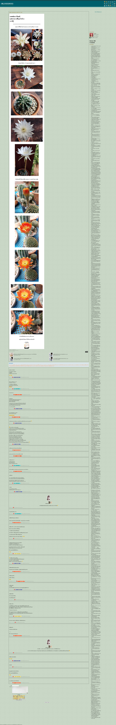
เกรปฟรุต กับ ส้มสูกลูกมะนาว (95, 607)
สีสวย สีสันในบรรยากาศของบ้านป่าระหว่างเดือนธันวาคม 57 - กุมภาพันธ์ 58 (96, 576)
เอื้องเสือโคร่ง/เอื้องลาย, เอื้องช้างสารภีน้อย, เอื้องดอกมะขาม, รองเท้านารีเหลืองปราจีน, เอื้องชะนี (95, 251)
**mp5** (11, 682)
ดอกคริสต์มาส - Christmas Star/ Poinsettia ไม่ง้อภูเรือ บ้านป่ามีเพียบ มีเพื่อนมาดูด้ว (96, 706)
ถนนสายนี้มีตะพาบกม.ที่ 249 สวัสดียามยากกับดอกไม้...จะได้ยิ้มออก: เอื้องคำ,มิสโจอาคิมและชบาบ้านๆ (95, 207)
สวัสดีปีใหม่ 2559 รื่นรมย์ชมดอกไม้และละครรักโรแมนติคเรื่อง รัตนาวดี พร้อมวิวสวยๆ (96, 507)
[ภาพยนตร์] (109, 2)
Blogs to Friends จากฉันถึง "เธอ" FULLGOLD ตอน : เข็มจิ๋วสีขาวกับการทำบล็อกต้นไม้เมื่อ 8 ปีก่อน (95, 461)
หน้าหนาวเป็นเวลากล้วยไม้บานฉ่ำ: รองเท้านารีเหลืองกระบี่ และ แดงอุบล (95, 132)
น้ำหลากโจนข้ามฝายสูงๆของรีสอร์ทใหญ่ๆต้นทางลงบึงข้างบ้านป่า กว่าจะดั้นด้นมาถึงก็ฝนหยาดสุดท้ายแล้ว (96, 413)
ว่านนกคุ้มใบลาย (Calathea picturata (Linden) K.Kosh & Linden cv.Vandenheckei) (95, 79)
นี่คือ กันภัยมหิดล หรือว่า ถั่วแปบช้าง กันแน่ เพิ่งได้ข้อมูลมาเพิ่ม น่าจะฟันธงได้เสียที (96, 323)
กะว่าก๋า (11, 660)
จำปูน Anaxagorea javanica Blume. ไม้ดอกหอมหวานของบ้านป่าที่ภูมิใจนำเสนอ (95, 87)
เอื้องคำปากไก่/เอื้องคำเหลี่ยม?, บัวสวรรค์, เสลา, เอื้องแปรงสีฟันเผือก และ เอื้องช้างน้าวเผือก (95, 571)
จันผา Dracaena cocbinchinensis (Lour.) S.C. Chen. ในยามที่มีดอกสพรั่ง (95, 115)
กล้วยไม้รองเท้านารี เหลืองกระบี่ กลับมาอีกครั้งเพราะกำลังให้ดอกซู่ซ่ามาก (96, 683)
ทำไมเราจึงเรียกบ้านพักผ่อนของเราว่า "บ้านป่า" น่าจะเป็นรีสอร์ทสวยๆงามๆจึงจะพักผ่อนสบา (95, 175)
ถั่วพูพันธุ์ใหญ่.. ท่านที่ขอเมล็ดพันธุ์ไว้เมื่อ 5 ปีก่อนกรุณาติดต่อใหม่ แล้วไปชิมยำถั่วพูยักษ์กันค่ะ (95, 275)
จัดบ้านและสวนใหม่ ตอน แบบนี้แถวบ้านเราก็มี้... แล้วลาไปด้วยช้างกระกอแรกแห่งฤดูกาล (96, 583)
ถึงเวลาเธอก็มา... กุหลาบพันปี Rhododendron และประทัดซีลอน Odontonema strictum (95, 273)
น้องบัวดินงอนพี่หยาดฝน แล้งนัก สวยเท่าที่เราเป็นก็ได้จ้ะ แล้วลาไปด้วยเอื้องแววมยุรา (95, 466)
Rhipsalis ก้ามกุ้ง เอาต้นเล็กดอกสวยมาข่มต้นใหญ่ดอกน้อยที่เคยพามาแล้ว (95, 233)
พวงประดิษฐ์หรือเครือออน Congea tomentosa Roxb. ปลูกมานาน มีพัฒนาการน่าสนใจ (95, 241)
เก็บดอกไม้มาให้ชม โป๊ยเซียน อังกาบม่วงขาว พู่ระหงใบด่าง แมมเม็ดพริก (95, 124)
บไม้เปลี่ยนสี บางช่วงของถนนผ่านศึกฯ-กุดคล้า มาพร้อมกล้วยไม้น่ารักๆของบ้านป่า (95, 590)
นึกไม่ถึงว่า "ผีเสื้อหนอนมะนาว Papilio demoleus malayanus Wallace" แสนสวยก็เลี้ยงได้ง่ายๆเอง (95, 230)
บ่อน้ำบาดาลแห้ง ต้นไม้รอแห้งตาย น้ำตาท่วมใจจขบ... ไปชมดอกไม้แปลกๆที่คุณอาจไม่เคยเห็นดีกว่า (95, 479)
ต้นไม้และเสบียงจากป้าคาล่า (95, 686)
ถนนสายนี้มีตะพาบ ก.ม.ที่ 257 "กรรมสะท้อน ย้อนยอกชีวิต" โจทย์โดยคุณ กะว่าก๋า (96, 157)
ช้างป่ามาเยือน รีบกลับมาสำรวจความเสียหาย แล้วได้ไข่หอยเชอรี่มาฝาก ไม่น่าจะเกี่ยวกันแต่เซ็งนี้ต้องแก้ (96, 326)
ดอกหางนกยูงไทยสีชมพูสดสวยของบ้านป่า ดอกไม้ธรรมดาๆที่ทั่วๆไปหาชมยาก (95, 261)
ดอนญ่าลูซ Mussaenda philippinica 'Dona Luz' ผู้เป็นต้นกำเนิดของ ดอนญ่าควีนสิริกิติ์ (95, 643)
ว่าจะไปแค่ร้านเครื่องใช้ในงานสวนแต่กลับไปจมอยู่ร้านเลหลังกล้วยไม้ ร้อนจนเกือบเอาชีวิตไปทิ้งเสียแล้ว (95, 556)
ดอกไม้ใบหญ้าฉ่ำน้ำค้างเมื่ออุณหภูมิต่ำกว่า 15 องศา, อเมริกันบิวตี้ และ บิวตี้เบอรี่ (96, 112)
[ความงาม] (105, 4)
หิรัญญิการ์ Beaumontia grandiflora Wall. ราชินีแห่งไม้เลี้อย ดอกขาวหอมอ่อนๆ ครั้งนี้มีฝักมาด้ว (95, 290)
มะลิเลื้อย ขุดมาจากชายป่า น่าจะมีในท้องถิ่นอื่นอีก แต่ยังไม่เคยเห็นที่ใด (95, 450)
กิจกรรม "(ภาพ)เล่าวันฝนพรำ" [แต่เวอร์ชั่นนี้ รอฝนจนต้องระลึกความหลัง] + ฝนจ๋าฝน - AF (95, 540)
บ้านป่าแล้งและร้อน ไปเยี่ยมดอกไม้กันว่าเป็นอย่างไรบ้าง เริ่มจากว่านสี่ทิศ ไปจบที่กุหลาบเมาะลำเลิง (95, 567)
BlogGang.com (16, 724)
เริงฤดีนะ (11, 388)
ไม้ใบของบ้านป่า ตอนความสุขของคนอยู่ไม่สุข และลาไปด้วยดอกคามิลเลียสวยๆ (95, 597)
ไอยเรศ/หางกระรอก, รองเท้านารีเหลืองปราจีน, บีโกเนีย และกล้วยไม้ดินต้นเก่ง (95, 320)
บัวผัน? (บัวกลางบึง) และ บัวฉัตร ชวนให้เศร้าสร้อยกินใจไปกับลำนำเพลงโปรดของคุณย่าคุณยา (96, 298)
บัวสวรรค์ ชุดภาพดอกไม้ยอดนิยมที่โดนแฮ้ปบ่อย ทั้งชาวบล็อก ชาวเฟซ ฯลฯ (95, 551)
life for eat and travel (12, 622)
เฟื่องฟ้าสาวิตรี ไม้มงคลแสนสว (95, 676)
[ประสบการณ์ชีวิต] (113, 6)
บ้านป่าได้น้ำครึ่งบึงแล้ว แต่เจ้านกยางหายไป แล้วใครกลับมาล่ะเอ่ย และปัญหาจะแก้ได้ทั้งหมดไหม (95, 521)
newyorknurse (11, 635)
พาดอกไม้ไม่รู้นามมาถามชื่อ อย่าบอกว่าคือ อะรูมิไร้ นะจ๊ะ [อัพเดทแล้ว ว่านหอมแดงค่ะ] (96, 546)
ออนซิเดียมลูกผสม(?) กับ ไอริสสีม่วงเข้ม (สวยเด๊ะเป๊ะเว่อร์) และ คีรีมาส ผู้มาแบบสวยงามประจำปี (95, 698)
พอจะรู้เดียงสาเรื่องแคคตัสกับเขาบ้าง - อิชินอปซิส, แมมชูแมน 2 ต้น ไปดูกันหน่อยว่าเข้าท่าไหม (96, 166)
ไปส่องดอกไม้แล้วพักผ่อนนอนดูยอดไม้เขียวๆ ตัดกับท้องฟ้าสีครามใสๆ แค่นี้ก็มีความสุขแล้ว (96, 640)
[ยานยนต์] (115, 2)
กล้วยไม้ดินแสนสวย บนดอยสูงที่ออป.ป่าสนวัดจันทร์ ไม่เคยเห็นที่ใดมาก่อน (95, 212)
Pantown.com (10, 724)
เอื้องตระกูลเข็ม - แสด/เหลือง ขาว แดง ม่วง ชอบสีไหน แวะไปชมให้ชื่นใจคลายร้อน (95, 562)
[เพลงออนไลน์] (109, 4)
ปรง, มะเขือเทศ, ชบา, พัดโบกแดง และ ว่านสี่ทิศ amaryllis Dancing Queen (95, 104)
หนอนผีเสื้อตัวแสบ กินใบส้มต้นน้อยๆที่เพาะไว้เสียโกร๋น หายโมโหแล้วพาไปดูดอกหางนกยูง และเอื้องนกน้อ (96, 472)
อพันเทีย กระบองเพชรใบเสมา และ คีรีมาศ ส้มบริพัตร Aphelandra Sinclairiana (96, 129)
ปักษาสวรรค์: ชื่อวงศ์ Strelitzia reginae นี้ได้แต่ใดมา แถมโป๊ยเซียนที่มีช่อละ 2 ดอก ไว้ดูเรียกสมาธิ (96, 711)
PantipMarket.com (5, 724)
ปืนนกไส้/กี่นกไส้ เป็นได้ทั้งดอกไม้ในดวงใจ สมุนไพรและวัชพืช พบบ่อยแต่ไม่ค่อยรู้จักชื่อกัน (96, 287)
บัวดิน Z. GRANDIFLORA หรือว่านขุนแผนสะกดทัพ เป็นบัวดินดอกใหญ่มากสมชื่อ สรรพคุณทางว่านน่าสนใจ (96, 172)
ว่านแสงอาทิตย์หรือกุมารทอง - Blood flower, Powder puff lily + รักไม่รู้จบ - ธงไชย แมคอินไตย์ (95, 543)
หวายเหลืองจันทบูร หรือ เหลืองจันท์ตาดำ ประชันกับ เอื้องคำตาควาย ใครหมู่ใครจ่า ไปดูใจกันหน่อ (95, 377)
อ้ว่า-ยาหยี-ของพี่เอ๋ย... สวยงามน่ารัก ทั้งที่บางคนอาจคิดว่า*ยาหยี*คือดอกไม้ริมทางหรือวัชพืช (95, 301)
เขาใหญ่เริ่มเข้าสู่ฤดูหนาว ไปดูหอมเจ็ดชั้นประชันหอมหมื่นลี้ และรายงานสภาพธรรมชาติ (95, 715)
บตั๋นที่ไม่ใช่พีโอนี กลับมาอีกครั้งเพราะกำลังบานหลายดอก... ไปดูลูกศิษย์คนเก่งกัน (95, 517)
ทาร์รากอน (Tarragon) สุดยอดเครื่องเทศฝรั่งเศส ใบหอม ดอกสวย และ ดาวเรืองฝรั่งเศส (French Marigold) (95, 587)
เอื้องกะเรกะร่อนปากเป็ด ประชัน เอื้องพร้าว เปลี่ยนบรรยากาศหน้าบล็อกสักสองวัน (95, 374)
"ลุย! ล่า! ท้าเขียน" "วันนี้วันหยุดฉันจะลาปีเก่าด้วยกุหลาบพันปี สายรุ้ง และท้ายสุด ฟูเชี (95, 396)
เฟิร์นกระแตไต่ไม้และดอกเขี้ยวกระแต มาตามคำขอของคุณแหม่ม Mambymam (95, 190)
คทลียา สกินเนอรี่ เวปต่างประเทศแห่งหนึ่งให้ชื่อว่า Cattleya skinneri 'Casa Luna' (95, 352)
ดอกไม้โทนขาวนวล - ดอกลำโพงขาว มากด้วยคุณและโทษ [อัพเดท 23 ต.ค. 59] (96, 420)
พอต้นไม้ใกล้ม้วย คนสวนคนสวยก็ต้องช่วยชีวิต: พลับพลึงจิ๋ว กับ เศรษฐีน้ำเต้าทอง (95, 361)
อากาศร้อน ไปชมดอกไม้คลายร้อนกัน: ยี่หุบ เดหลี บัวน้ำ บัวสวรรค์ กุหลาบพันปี (95, 99)
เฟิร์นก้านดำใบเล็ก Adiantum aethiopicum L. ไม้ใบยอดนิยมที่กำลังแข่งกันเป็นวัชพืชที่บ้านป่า (95, 255)
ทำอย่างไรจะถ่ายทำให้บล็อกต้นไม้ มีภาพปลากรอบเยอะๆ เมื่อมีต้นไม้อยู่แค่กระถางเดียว (96, 624)
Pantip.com (1, 724)
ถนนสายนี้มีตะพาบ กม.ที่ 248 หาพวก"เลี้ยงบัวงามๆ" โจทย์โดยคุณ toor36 (95, 215)
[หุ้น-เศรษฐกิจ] (107, 6)
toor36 (13, 471)
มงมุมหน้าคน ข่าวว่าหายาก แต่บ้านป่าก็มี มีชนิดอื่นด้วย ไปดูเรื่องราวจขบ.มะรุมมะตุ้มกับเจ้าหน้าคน (95, 312)
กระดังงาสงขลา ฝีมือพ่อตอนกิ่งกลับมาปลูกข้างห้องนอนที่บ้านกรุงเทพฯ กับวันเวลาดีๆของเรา (95, 531)
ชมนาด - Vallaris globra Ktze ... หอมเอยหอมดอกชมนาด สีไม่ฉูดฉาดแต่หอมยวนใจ (95, 559)
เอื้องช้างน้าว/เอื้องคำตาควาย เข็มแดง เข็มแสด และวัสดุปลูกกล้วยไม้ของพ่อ (95, 668)
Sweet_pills (11, 553)
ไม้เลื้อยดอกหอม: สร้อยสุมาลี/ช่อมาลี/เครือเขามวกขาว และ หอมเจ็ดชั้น (95, 604)
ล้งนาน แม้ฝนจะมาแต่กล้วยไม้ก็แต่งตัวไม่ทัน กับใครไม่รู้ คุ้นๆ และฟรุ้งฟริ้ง (95, 458)
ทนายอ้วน (11, 522)
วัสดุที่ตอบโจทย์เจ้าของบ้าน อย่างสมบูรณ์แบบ (59, 354)
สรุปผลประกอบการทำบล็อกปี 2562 (95, 236)
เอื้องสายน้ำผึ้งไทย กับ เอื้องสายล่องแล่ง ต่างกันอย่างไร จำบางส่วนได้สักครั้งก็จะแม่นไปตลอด (96, 371)
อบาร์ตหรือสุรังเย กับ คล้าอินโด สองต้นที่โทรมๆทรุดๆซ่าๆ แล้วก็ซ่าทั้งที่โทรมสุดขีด (95, 354)
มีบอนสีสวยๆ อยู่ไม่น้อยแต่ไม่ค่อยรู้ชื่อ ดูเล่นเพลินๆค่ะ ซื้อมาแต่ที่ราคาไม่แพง (95, 57)
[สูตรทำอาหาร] (105, 2)
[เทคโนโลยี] (113, 2)
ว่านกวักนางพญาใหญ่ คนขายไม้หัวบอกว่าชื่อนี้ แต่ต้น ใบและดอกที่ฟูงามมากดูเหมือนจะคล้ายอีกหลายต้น (96, 382)
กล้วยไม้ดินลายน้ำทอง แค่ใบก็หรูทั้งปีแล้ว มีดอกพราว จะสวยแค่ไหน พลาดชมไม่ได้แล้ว (96, 384)
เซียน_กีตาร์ (11, 507)
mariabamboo (11, 513)
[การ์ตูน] (109, 6)
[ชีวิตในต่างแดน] (115, 6)
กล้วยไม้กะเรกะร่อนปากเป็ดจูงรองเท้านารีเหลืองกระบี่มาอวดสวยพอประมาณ (95, 218)
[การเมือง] (107, 4)
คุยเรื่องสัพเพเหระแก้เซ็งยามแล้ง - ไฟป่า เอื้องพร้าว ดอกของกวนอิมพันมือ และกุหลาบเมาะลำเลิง (95, 491)
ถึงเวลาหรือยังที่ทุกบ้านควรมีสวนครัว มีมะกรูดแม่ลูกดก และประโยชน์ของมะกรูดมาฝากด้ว (96, 627)
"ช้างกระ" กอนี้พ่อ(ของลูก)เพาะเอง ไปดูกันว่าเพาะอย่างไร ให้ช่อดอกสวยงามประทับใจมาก (95, 248)
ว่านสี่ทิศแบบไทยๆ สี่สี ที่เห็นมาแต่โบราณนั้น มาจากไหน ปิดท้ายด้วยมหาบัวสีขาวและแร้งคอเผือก (95, 657)
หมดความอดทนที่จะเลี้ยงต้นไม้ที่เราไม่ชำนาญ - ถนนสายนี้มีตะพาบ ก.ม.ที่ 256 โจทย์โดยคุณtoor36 (95, 163)
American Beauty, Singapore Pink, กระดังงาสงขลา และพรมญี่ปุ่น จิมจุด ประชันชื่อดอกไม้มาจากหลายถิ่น (96, 184)
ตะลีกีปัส (11, 465)
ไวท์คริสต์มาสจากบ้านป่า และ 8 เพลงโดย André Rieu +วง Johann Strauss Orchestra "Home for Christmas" (95, 695)
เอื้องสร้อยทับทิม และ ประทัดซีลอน (95, 145)
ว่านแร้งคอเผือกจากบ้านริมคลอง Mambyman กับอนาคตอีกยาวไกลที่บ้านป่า (95, 339)
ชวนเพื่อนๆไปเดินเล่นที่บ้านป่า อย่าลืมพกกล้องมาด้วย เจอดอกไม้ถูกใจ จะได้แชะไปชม (95, 514)
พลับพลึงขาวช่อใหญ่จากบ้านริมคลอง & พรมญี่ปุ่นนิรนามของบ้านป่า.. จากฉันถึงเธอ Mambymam (95, 453)
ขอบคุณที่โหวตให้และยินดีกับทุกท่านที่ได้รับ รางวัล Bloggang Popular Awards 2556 (95, 672)
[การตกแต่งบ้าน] (111, 2)
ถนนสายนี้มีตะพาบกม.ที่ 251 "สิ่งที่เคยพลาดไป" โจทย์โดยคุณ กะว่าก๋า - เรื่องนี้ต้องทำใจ (96, 193)
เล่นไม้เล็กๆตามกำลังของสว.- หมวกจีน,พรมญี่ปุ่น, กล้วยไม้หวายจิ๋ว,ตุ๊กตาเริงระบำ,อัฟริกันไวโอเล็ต (96, 424)
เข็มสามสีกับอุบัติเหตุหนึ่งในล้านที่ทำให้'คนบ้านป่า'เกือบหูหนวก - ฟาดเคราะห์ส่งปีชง (95, 387)
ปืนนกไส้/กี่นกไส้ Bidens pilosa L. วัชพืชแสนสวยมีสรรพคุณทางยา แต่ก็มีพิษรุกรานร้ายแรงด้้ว (95, 701)
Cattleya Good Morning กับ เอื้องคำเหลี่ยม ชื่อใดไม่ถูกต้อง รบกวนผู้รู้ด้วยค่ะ (95, 221)
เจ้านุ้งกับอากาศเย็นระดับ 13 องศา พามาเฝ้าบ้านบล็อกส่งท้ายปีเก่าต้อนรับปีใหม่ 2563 (95, 238)
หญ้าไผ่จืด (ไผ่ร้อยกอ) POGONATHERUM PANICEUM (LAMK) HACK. (95, 62)
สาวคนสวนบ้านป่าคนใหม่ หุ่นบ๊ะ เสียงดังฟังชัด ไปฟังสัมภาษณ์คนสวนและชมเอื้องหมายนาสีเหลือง (96, 484)
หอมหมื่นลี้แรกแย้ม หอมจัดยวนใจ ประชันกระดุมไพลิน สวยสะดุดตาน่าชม (95, 432)
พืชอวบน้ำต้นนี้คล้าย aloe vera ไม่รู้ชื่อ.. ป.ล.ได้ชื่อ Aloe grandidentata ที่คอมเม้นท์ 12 (95, 141)
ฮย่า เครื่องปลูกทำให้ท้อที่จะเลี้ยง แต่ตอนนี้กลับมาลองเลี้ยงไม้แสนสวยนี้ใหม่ (96, 429)
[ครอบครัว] (111, 4)
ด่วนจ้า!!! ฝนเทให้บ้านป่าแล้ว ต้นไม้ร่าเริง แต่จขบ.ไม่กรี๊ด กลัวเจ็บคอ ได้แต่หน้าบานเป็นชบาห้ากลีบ (95, 475)
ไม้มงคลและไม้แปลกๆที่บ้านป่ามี (95, 55)
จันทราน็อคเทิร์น (12, 408)
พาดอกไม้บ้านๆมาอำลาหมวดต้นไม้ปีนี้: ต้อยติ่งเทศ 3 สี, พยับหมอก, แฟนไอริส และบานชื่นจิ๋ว (95, 258)
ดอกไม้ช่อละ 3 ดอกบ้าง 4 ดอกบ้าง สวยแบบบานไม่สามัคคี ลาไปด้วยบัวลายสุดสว (95, 439)
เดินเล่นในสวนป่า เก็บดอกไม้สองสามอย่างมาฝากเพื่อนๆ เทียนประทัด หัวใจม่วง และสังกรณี (95, 441)
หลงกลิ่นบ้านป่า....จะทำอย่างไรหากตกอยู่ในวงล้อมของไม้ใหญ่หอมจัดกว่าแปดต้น (95, 646)
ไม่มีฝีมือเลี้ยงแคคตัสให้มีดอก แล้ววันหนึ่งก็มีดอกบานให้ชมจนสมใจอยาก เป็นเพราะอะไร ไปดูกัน (95, 200)
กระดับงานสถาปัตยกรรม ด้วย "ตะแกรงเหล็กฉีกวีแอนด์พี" (21, 358)
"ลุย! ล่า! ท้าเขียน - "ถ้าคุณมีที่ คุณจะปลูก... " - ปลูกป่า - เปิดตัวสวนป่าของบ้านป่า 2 (96, 399)
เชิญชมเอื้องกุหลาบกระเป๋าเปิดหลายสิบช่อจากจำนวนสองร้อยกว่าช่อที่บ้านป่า (96, 651)
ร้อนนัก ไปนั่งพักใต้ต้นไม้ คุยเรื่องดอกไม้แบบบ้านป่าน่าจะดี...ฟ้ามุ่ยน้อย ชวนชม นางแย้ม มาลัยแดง (95, 660)
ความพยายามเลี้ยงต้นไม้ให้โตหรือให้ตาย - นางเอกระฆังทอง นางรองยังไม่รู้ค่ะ (95, 364)
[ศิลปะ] (115, 4)
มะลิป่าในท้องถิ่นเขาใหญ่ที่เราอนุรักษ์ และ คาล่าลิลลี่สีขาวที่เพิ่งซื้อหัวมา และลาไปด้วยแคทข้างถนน (95, 336)
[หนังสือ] (113, 4)
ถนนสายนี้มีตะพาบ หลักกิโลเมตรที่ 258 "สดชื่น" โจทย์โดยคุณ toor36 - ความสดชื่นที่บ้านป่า (95, 154)
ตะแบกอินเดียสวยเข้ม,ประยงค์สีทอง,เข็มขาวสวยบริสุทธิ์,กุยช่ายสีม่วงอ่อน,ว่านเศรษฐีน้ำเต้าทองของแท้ (96, 169)
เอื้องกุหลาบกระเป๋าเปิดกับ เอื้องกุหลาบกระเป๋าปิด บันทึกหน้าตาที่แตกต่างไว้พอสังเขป (95, 349)
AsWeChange (11, 538)
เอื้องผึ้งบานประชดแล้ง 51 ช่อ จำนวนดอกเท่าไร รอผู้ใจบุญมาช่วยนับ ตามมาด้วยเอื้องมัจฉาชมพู (95, 225)
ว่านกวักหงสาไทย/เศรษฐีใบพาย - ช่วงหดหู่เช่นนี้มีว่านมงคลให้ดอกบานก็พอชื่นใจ (95, 203)
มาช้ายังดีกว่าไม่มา (12, 599)
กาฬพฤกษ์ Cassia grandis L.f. (95, 142)
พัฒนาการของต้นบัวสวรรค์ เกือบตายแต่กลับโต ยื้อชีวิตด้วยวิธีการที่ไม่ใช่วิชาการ (95, 367)
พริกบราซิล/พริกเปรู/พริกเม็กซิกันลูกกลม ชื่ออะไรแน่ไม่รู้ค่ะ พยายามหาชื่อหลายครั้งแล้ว (95, 266)
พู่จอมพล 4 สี (93, 655)
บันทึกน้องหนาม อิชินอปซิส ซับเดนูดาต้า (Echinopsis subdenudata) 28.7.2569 (23, 354)
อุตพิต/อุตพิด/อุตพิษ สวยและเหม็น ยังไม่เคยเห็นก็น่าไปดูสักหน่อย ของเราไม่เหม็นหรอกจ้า (95, 524)
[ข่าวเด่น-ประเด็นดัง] (107, 2)
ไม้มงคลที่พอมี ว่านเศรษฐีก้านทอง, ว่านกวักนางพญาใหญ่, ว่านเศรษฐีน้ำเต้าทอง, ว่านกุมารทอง (95, 84)
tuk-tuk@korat (12, 394)
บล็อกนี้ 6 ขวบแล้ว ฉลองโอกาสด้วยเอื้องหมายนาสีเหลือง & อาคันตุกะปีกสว (95, 621)
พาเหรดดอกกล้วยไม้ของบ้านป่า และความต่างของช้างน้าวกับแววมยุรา (95, 648)
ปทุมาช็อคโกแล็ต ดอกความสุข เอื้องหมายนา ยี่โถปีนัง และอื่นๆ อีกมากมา (95, 618)
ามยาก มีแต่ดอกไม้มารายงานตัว (95, 610)
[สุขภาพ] (111, 6)
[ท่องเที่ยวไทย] (105, 6)
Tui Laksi (11, 563)
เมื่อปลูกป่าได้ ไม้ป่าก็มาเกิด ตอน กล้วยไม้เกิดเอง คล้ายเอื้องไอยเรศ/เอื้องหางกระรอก (95, 534)
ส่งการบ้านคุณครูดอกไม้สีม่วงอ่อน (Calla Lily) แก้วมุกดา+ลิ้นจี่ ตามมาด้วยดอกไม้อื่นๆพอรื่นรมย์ (95, 346)
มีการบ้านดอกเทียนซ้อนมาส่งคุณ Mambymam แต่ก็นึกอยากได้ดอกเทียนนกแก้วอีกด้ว (95, 678)
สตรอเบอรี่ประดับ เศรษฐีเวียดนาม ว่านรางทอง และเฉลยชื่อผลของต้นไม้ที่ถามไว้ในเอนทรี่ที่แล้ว (95, 629)
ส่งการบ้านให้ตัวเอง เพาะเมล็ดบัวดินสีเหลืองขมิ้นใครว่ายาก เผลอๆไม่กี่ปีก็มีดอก (95, 456)
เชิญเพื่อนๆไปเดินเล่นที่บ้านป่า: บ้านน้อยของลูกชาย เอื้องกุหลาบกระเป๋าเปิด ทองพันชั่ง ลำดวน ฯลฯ (95, 181)
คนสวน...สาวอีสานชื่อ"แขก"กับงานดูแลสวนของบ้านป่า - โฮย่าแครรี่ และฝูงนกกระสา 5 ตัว (95, 469)
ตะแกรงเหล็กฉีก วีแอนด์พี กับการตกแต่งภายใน (59, 358)
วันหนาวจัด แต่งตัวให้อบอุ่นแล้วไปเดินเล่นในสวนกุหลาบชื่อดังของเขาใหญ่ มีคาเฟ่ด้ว (95, 126)
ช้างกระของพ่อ (93, 687)
